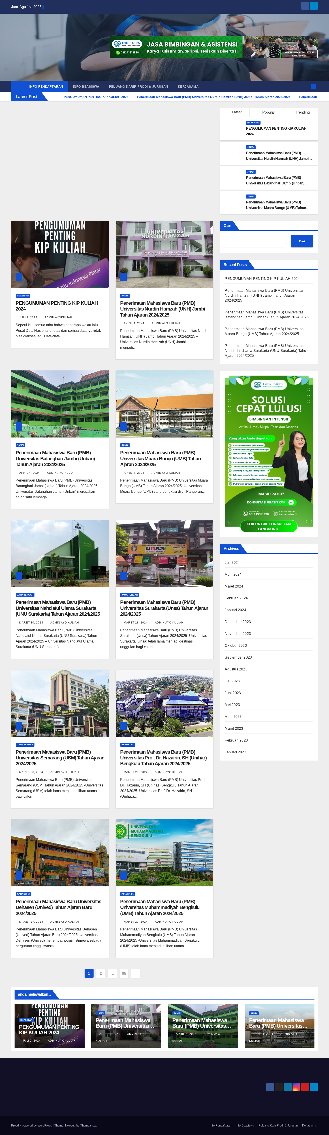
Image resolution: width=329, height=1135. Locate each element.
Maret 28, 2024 (136, 622)
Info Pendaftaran (46, 86)
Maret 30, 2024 (31, 622)
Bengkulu (128, 744)
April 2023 (233, 717)
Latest (236, 112)
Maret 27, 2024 (31, 921)
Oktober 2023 (236, 645)
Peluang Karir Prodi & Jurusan (138, 86)
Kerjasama (188, 86)
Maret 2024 (234, 586)
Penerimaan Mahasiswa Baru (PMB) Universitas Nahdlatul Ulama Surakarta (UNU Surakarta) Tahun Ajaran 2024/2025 (58, 608)
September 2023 (238, 657)
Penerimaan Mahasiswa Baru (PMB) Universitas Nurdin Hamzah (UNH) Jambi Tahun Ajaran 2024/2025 (277, 158)
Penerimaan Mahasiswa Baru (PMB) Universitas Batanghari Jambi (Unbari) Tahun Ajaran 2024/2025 (275, 183)
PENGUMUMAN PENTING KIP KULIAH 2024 (262, 279)
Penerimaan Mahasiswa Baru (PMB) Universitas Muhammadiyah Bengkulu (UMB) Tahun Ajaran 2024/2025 (160, 907)
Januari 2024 (235, 610)
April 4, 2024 (134, 323)
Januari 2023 (235, 752)
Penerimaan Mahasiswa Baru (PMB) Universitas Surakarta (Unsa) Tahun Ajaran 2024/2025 (164, 608)
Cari (227, 225)
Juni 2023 (233, 693)
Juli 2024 (232, 562)
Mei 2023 (232, 705)
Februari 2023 (236, 740)
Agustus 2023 (236, 669)
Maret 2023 (234, 728)
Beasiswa (253, 122)
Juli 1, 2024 (28, 317)
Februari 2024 (236, 598)
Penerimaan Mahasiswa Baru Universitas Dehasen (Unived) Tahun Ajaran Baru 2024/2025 (58, 907)
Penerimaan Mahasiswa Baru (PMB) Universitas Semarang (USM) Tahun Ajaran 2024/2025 (60, 758)
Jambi (250, 147)
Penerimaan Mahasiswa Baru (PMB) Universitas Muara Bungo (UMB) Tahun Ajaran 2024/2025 (276, 207)
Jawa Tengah (25, 595)
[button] (306, 86)
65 (124, 973)
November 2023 (238, 634)
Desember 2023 (238, 622)
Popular (268, 112)
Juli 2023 (232, 681)
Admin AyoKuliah (58, 317)
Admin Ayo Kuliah (166, 323)
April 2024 (233, 574)
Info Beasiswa (86, 86)
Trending (302, 112)
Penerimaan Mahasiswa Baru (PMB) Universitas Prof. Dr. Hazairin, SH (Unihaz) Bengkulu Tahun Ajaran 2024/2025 (163, 758)
